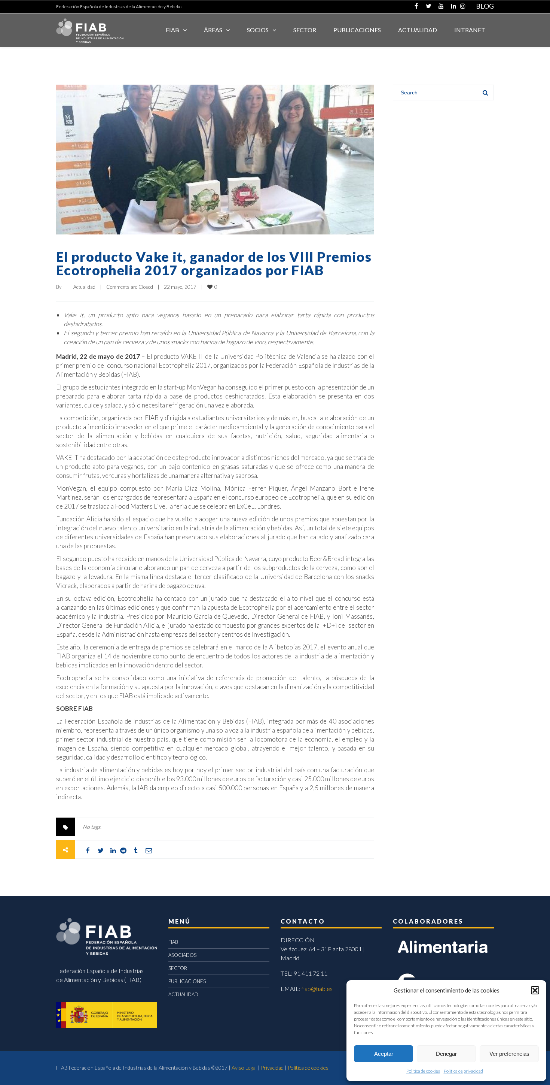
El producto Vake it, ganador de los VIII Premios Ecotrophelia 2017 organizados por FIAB (214, 263)
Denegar (446, 1054)
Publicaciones (357, 29)
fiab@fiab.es (317, 988)
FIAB (172, 29)
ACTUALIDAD (417, 29)
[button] (535, 990)
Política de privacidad (463, 1071)
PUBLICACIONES (187, 981)
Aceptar (383, 1054)
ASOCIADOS (182, 955)
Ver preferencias (509, 1054)
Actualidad (84, 287)
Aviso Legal (244, 1067)
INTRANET (469, 29)
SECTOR (304, 29)
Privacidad (272, 1067)
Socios (258, 29)
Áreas (213, 29)
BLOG (485, 6)
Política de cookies (423, 1071)
